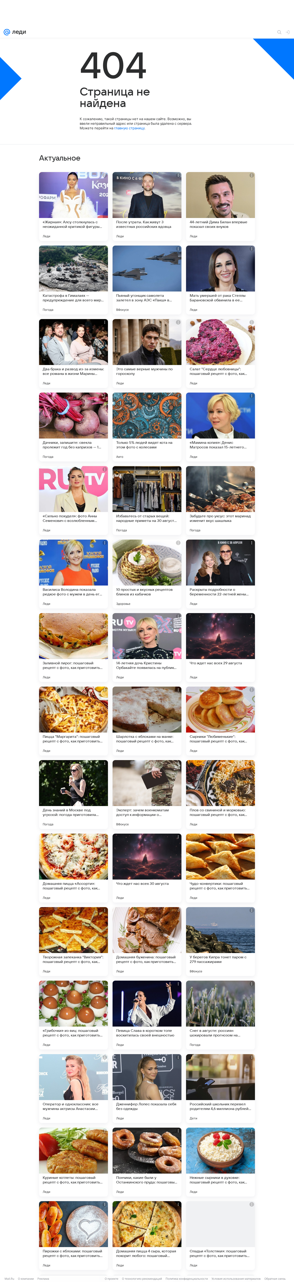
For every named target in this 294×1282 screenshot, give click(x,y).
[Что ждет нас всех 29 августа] (220, 647)
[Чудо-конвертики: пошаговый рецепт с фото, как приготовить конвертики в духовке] (220, 868)
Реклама (43, 1278)
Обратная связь (275, 1278)
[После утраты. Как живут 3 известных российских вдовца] (147, 206)
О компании (26, 1278)
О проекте (111, 1278)
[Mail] (7, 32)
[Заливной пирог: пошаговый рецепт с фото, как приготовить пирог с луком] (73, 647)
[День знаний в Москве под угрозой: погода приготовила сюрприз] (73, 794)
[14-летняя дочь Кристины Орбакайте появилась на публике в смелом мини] (147, 647)
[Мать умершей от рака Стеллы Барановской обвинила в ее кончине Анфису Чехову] (220, 280)
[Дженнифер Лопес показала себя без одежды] (147, 1088)
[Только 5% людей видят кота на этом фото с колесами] (147, 427)
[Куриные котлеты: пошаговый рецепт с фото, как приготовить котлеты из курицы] (73, 1162)
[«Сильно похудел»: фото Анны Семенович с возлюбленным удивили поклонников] (73, 500)
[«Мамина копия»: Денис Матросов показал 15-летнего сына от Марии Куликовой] (220, 427)
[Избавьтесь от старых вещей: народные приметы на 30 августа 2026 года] (147, 500)
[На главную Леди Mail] (18, 32)
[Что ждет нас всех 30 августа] (147, 868)
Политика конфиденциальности (187, 1278)
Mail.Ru (9, 1278)
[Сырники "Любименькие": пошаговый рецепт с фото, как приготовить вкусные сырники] (220, 721)
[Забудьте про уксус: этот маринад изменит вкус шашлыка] (220, 500)
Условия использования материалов (236, 1278)
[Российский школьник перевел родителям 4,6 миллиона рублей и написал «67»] (220, 1088)
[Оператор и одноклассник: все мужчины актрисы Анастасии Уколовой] (73, 1088)
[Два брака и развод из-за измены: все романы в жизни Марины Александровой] (73, 353)
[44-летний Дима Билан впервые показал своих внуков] (220, 206)
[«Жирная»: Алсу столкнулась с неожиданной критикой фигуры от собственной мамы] (73, 206)
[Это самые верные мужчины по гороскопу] (147, 353)
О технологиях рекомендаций (142, 1278)
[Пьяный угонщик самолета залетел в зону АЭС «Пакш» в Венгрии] (147, 280)
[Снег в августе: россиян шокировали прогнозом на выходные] (220, 1015)
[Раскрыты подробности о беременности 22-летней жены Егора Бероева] (220, 574)
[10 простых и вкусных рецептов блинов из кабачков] (147, 574)
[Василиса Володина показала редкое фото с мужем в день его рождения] (73, 574)
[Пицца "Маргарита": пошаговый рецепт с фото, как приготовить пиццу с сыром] (73, 721)
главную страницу (129, 128)
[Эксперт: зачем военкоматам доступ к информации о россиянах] (147, 794)
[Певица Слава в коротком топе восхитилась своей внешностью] (147, 1015)
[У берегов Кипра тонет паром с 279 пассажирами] (220, 941)
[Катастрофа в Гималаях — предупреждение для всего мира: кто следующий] (73, 280)
